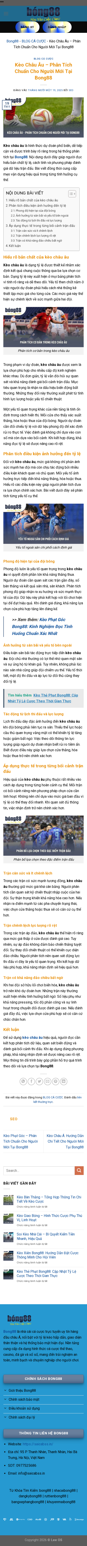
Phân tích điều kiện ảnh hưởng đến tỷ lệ (37, 206)
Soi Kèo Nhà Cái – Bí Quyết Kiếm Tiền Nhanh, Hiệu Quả (46, 1236)
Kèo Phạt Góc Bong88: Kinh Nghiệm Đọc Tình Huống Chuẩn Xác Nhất (42, 626)
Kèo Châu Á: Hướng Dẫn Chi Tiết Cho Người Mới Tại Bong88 (65, 1141)
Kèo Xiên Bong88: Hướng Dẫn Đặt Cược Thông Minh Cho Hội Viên (48, 1255)
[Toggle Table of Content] (70, 194)
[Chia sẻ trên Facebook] (31, 1081)
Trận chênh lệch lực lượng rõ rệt (36, 235)
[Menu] (6, 13)
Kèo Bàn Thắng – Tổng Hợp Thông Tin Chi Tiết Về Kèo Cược (49, 1199)
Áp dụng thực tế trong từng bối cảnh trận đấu (42, 226)
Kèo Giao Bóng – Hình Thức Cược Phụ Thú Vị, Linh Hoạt (49, 1218)
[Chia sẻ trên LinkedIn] (63, 1081)
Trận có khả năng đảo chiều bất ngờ (39, 240)
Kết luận (15, 246)
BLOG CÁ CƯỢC (34, 41)
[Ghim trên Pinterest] (55, 1081)
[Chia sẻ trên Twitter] (39, 1081)
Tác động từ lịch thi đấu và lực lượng (39, 220)
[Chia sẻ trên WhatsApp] (23, 1081)
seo (71, 90)
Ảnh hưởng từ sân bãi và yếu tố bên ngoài (42, 215)
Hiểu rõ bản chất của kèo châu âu (33, 200)
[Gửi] (79, 1170)
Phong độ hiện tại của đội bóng (36, 210)
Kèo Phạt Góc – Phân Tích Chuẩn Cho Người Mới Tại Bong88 (20, 1141)
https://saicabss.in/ (38, 1444)
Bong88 (12, 41)
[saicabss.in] (43, 13)
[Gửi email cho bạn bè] (47, 1081)
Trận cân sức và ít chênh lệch (34, 230)
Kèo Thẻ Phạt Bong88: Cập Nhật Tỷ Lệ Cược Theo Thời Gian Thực (46, 1273)
